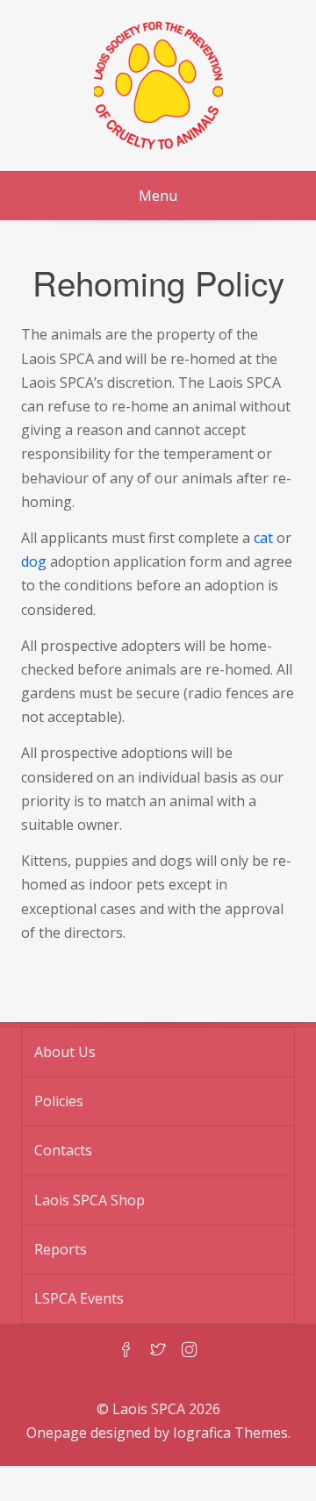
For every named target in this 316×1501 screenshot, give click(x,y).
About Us (65, 1051)
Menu (158, 195)
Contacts (63, 1150)
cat (263, 537)
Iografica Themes (230, 1432)
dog (34, 561)
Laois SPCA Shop (89, 1200)
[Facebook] (126, 1351)
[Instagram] (190, 1351)
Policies (58, 1101)
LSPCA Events (79, 1298)
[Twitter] (158, 1351)
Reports (60, 1249)
